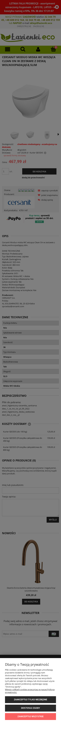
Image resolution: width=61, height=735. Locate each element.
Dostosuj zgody (30, 708)
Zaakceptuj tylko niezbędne (30, 699)
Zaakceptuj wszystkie (31, 716)
